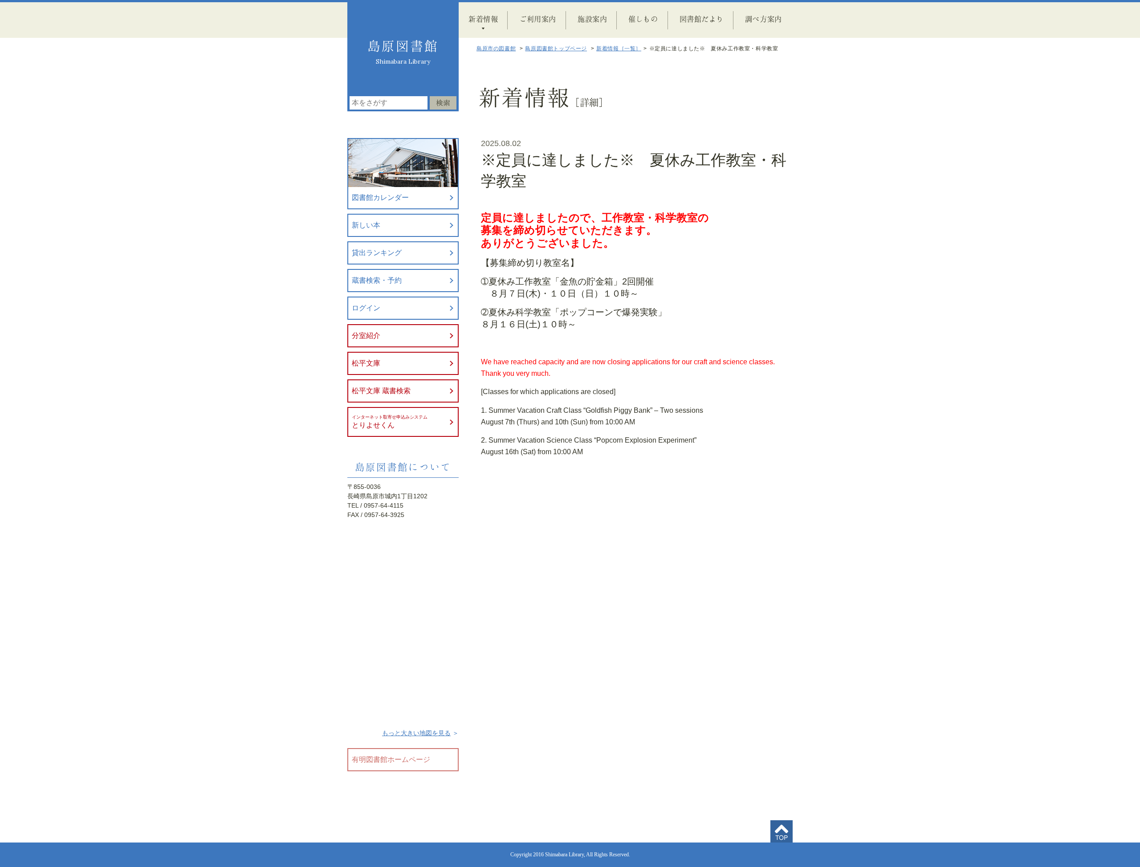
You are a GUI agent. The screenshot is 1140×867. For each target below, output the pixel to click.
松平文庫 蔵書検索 (381, 391)
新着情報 (483, 19)
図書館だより (702, 19)
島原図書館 (403, 46)
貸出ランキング (377, 252)
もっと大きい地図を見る (416, 733)
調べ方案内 (763, 19)
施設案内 (592, 19)
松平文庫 (366, 363)
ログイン (366, 308)
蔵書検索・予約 (377, 280)
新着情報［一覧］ (618, 48)
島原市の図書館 (496, 48)
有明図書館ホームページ (391, 759)
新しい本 (366, 225)
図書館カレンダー (380, 197)
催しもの (643, 19)
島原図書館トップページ (556, 48)
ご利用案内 (537, 19)
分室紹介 (366, 335)
